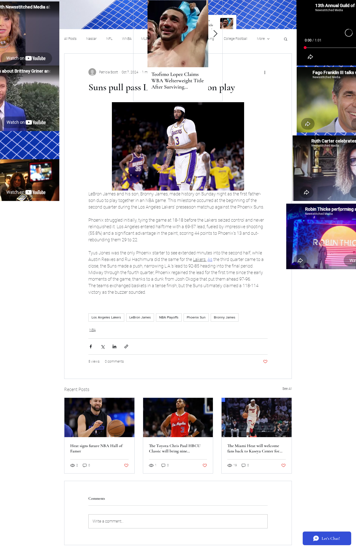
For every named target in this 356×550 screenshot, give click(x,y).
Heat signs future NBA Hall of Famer (96, 448)
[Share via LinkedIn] (114, 346)
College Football (235, 39)
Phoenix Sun (196, 317)
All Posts (70, 39)
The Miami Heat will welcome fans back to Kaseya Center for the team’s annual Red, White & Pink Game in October (254, 448)
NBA (92, 330)
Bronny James (224, 317)
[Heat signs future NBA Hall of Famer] (99, 417)
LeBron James (140, 317)
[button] (285, 39)
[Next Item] (215, 34)
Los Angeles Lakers (106, 317)
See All (287, 389)
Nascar (91, 39)
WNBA (127, 39)
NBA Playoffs (168, 317)
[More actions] (265, 72)
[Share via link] (126, 346)
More (261, 39)
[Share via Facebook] (90, 346)
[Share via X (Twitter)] (102, 346)
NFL (109, 39)
